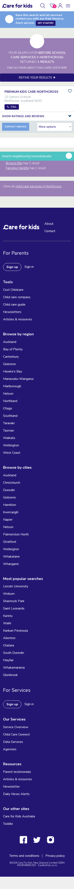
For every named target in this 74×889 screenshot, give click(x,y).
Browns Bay (14, 163)
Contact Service (16, 126)
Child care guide (14, 304)
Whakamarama (14, 667)
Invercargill (10, 512)
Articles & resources (17, 319)
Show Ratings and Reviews (23, 116)
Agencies (9, 749)
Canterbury (11, 356)
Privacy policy (55, 855)
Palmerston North (16, 534)
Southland (10, 416)
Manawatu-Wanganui (18, 379)
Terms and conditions (24, 855)
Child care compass (16, 297)
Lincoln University (15, 586)
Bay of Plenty (13, 349)
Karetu (8, 616)
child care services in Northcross (38, 186)
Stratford (9, 542)
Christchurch (11, 482)
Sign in (29, 267)
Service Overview (15, 727)
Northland (10, 401)
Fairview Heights (17, 168)
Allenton (9, 638)
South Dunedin (13, 653)
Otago (7, 408)
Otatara (8, 645)
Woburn (9, 593)
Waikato (9, 438)
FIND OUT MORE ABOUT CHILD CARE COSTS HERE (37, 67)
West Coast (11, 452)
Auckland (9, 342)
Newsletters (12, 312)
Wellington (11, 445)
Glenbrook (10, 675)
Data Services (13, 742)
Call (13, 106)
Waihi (7, 623)
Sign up (12, 267)
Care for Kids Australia (19, 816)
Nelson (8, 393)
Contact (49, 231)
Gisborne (9, 364)
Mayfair (8, 660)
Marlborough (12, 386)
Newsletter (11, 786)
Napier (8, 519)
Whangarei (11, 564)
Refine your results (36, 78)
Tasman (8, 430)
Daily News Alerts (16, 794)
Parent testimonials (17, 772)
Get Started (45, 23)
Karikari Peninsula (15, 630)
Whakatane (11, 556)
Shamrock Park (13, 601)
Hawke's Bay (12, 371)
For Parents (16, 253)
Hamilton (9, 505)
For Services (16, 690)
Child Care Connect (16, 734)
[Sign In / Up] (60, 6)
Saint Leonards (13, 608)
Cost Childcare (13, 290)
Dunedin (9, 490)
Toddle (8, 823)
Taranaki (9, 423)
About (48, 223)
